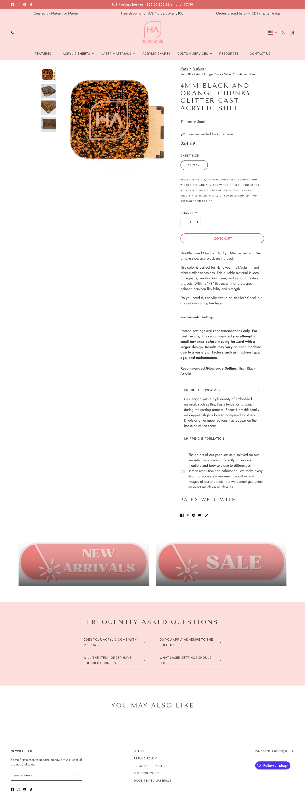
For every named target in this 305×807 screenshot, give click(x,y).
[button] (206, 515)
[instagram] (18, 4)
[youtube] (24, 4)
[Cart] (291, 32)
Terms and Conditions (151, 765)
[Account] (283, 32)
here (218, 303)
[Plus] (198, 222)
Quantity (188, 213)
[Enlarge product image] (116, 120)
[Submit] (77, 775)
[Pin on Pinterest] (193, 515)
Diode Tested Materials (152, 780)
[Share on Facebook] (182, 515)
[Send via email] (199, 515)
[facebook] (12, 4)
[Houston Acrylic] (152, 32)
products (198, 69)
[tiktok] (31, 4)
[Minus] (183, 222)
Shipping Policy (146, 773)
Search (140, 751)
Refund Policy (145, 758)
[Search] (13, 32)
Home (184, 69)
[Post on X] (188, 515)
